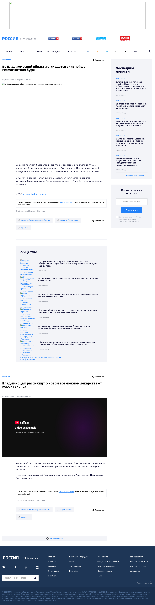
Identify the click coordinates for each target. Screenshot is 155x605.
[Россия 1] (53, 39)
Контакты (73, 51)
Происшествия (136, 557)
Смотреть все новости (135, 175)
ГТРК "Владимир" (66, 202)
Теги (99, 576)
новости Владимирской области (35, 220)
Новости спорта (104, 571)
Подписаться (132, 210)
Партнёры (74, 571)
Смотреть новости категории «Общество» (39, 357)
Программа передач (48, 51)
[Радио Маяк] (125, 40)
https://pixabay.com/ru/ (34, 194)
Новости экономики (138, 561)
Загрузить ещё (56, 538)
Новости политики (106, 566)
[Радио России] (101, 39)
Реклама (25, 51)
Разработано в (143, 583)
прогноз (24, 227)
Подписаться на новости (131, 192)
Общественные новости (108, 561)
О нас (9, 51)
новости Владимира (69, 220)
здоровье (25, 517)
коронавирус (66, 509)
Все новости (102, 557)
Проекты (52, 561)
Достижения (75, 566)
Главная (51, 557)
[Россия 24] (77, 39)
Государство (134, 571)
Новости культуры (137, 566)
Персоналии (53, 571)
